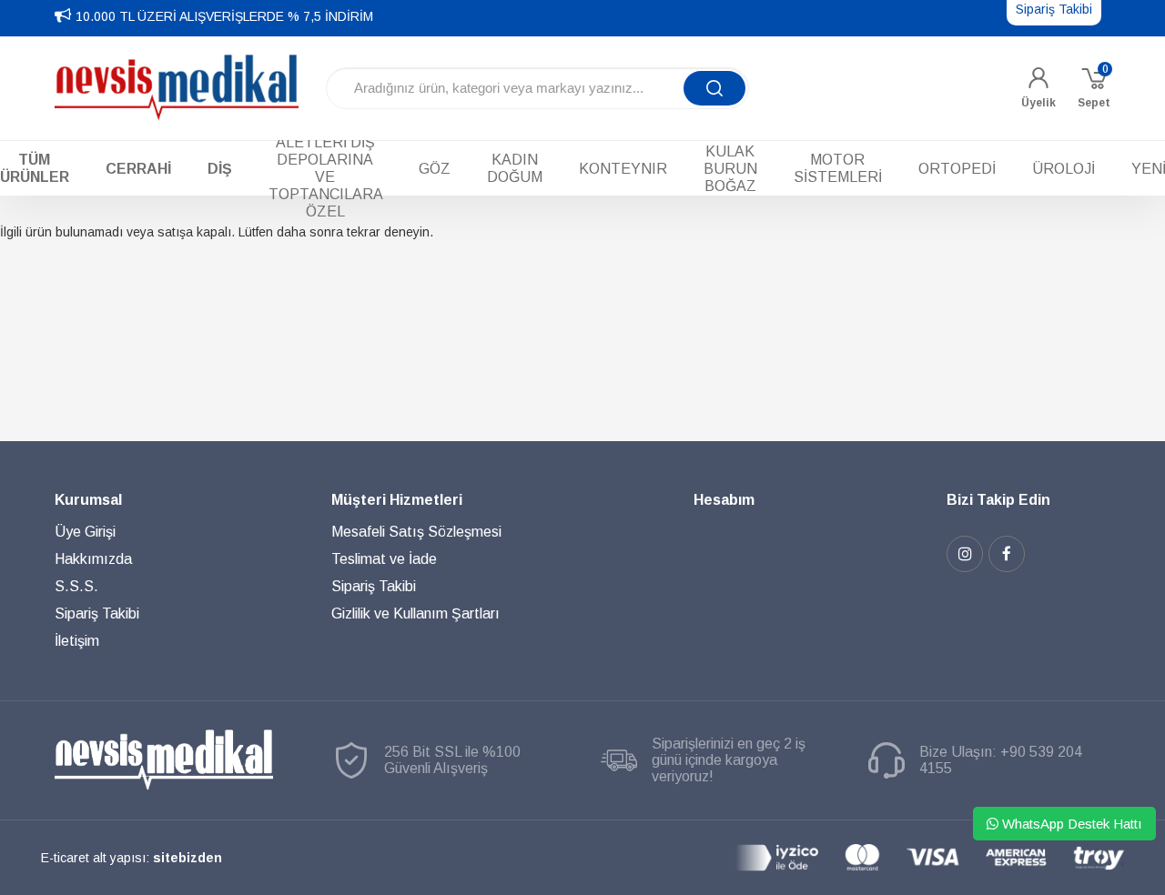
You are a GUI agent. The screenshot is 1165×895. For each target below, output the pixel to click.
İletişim (77, 641)
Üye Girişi (85, 531)
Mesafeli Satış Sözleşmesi (416, 531)
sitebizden (187, 857)
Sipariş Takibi (97, 613)
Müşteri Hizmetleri (396, 500)
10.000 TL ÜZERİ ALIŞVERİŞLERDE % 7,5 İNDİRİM (224, 16)
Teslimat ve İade (384, 559)
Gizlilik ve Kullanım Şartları (415, 613)
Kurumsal (88, 500)
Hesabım (724, 500)
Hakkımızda (93, 559)
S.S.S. (76, 586)
